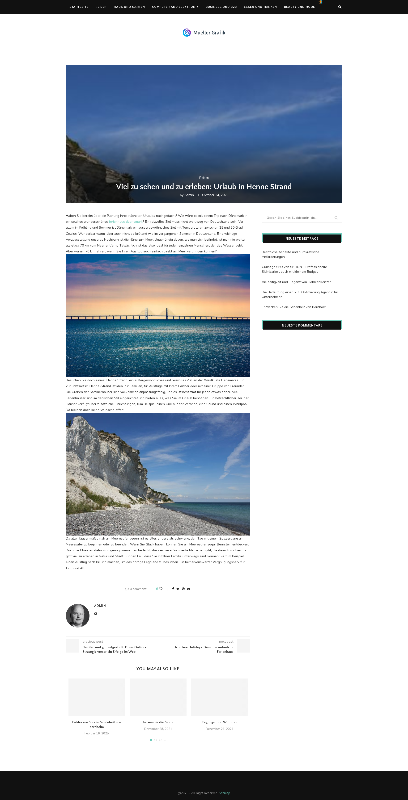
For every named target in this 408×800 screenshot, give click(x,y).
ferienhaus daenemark (126, 221)
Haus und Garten (129, 7)
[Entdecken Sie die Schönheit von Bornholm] (96, 697)
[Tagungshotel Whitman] (219, 697)
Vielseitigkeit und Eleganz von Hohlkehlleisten (297, 282)
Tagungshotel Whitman (219, 722)
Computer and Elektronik (175, 7)
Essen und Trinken (260, 7)
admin (189, 195)
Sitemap (224, 793)
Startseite (78, 7)
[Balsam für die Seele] (158, 697)
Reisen (101, 7)
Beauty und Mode (299, 7)
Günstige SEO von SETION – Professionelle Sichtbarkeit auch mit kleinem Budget (294, 269)
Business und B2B (221, 7)
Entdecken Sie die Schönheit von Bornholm (294, 307)
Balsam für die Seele (158, 722)
